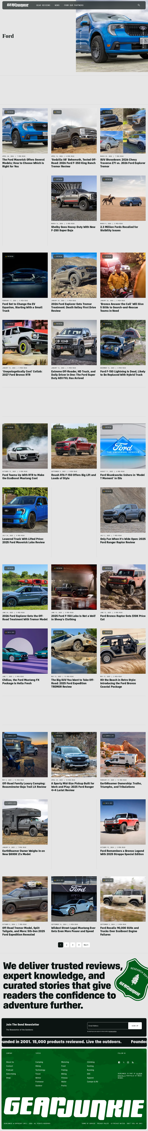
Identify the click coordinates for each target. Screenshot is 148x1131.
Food (63, 1066)
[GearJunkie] (18, 5)
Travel (38, 1074)
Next (86, 945)
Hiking (38, 1066)
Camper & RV (11, 736)
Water (63, 1082)
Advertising (11, 1074)
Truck (58, 112)
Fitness (64, 1078)
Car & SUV (10, 632)
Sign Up (135, 1026)
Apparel (90, 1078)
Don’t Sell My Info (134, 1123)
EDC (88, 1074)
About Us (10, 1062)
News (57, 5)
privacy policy (112, 1031)
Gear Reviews (43, 5)
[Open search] (139, 5)
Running (90, 1070)
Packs (63, 1086)
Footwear (39, 1082)
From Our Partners (73, 5)
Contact (9, 1066)
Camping (39, 1062)
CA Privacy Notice (118, 1123)
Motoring (10, 112)
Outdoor (38, 1086)
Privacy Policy (103, 1123)
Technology (40, 1070)
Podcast (9, 1070)
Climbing (91, 1062)
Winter (38, 1078)
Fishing (64, 1070)
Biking (63, 1074)
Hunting (90, 1066)
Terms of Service (88, 1123)
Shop (8, 1078)
